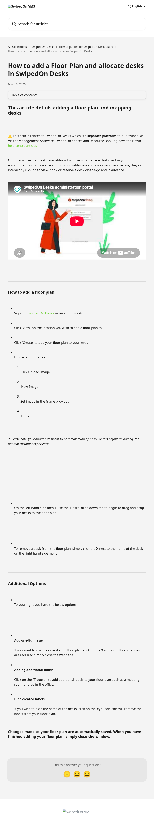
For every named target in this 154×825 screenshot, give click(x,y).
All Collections (17, 47)
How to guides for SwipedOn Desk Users (86, 47)
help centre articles (22, 145)
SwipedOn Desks (43, 47)
